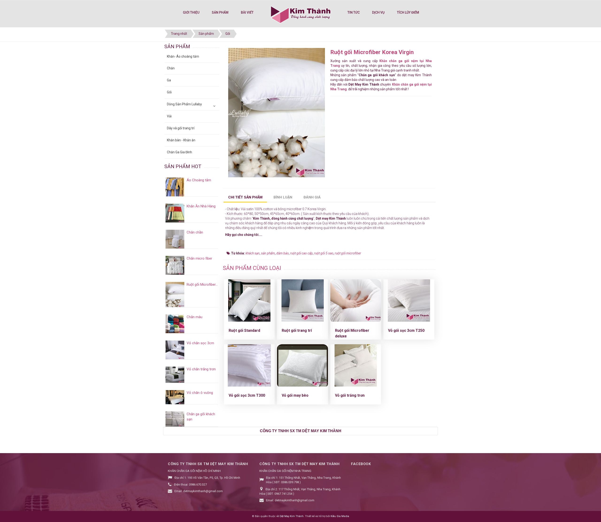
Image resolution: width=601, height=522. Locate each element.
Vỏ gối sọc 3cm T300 (247, 395)
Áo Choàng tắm (199, 180)
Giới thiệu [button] (191, 12)
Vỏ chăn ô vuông (200, 393)
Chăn (171, 68)
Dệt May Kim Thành (292, 516)
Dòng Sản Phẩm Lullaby (184, 104)
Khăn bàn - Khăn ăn (181, 140)
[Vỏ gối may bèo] (302, 365)
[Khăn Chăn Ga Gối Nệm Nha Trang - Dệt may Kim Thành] (301, 14)
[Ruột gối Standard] (249, 300)
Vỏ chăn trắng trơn (201, 369)
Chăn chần (195, 232)
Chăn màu (194, 317)
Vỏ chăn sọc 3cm (200, 343)
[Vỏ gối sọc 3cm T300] (249, 365)
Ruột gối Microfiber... (202, 284)
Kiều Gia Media (340, 516)
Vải (169, 116)
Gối (169, 92)
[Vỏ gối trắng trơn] (356, 365)
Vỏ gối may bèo (295, 395)
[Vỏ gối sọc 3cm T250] (409, 300)
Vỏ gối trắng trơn (350, 395)
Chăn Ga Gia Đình (179, 152)
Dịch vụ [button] (378, 12)
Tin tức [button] (353, 12)
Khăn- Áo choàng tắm (183, 56)
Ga (169, 80)
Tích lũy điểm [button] (408, 12)
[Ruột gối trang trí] (302, 300)
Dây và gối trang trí (180, 128)
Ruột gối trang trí (297, 330)
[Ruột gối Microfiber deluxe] (355, 300)
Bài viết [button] (247, 12)
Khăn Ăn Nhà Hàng (201, 206)
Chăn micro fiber (199, 258)
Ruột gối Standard (244, 330)
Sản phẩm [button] (220, 12)
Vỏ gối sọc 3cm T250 (406, 330)
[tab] (245, 198)
